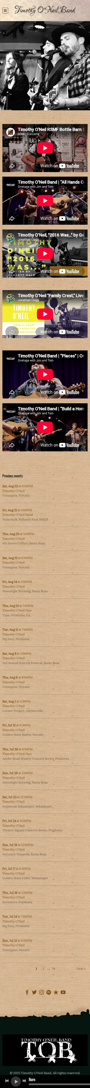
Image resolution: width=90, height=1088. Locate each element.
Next (80, 969)
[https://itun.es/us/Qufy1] (56, 993)
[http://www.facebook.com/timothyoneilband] (27, 993)
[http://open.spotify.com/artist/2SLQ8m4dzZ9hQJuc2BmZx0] (48, 993)
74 (53, 969)
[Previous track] (7, 1081)
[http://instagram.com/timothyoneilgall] (41, 993)
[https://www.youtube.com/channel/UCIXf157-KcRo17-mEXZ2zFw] (63, 993)
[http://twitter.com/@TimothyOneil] (34, 993)
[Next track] (24, 1081)
